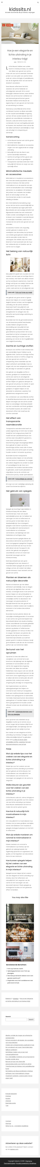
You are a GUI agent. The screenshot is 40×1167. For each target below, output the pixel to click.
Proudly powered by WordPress (26, 1163)
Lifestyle (8, 1101)
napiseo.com (14, 1149)
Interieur (8, 1096)
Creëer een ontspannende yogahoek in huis (20, 1045)
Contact (8, 1121)
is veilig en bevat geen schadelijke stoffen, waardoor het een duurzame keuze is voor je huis (18, 742)
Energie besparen (11, 1094)
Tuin (7, 1105)
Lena (15, 62)
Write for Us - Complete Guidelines (17, 1126)
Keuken (8, 1098)
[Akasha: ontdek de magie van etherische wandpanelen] (20, 913)
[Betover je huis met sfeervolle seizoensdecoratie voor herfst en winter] (20, 932)
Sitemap (8, 1123)
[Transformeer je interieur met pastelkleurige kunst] (20, 952)
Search (8, 1016)
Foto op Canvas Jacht (15, 969)
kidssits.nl (20, 9)
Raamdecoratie (11, 1103)
